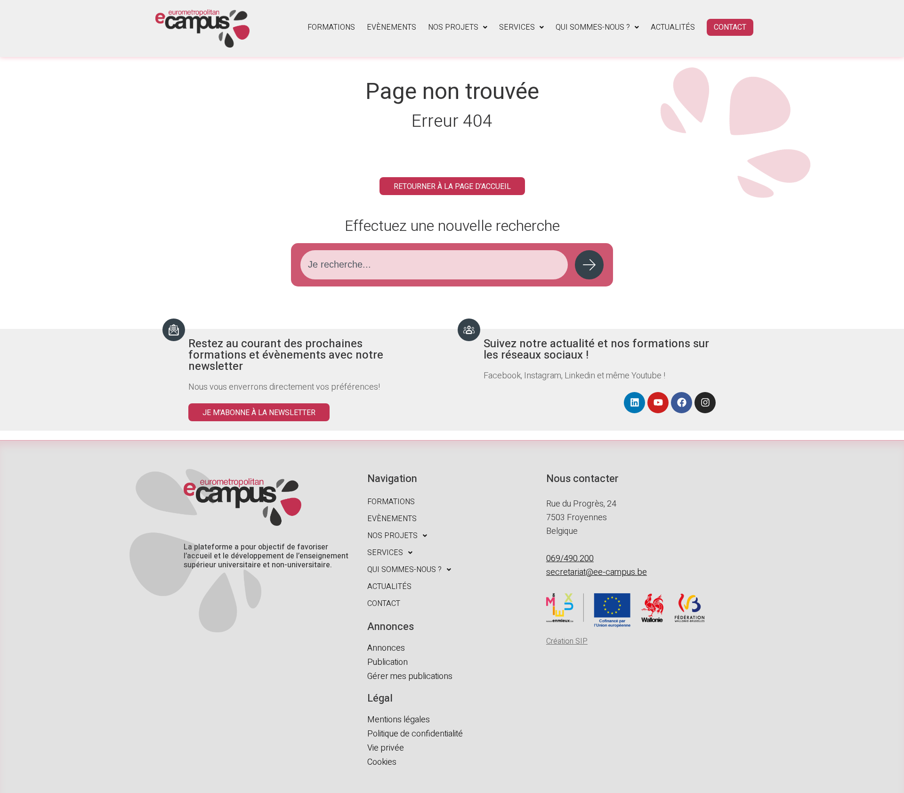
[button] (457, 27)
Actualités (673, 27)
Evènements (391, 27)
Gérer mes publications (409, 676)
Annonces (386, 648)
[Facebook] (681, 402)
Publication (387, 662)
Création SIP (567, 641)
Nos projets (453, 27)
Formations (331, 27)
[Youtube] (658, 402)
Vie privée (385, 748)
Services (517, 27)
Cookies (381, 762)
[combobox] (434, 264)
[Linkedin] (634, 402)
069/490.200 (570, 558)
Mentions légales (398, 719)
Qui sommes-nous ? (593, 27)
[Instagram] (705, 402)
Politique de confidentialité (415, 734)
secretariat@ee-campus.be (596, 572)
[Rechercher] (589, 264)
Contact (730, 27)
